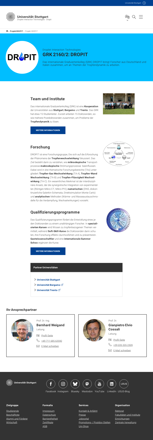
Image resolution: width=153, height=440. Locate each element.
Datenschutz (49, 414)
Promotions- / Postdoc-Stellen (94, 422)
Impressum (49, 410)
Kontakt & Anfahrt (88, 410)
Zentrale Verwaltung (125, 422)
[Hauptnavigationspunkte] (141, 17)
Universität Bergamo (48, 284)
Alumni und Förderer (17, 418)
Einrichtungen (122, 418)
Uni (133, 3)
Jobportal (84, 418)
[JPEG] (119, 103)
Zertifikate (48, 422)
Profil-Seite (47, 335)
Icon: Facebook (50, 383)
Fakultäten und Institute (127, 414)
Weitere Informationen (48, 130)
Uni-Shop (84, 426)
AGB (45, 426)
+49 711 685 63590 (51, 340)
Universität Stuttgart (48, 279)
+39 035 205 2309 (123, 345)
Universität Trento (47, 290)
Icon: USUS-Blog (123, 383)
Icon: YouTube (99, 383)
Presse (82, 414)
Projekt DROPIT (7, 31)
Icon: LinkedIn (111, 383)
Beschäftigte (12, 414)
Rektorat (119, 410)
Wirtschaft (11, 422)
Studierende (12, 410)
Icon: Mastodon (87, 383)
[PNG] (119, 154)
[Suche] (134, 17)
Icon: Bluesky (75, 383)
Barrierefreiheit (50, 418)
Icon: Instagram (63, 383)
